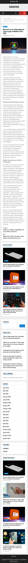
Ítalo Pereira (5, 35)
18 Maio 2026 (7, 290)
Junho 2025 (6, 417)
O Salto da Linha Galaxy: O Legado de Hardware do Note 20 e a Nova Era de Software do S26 (12, 358)
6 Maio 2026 (6, 551)
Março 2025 (6, 426)
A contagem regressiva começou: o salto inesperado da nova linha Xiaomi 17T (14, 277)
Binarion (14, 6)
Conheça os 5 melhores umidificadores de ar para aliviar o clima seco (13, 229)
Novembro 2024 (7, 435)
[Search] (15, 13)
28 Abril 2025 (11, 35)
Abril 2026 (5, 394)
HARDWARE (6, 448)
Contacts (13, 556)
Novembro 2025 (7, 403)
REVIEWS (5, 26)
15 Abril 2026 (7, 314)
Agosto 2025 (6, 412)
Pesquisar (6, 322)
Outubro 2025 (6, 406)
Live (24, 13)
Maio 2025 (5, 420)
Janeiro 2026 (6, 400)
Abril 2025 (5, 423)
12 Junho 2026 (7, 504)
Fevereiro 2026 (7, 397)
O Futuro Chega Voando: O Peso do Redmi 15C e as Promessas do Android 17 (14, 255)
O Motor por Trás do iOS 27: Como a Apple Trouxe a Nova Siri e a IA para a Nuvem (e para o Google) (13, 344)
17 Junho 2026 (7, 268)
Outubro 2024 (6, 438)
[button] (3, 13)
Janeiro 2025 (6, 432)
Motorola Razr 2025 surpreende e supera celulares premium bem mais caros (13, 236)
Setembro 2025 (7, 409)
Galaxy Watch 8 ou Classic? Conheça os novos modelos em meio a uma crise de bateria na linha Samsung (14, 300)
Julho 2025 (6, 415)
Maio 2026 (5, 391)
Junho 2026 (6, 388)
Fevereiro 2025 (7, 429)
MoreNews (23, 559)
